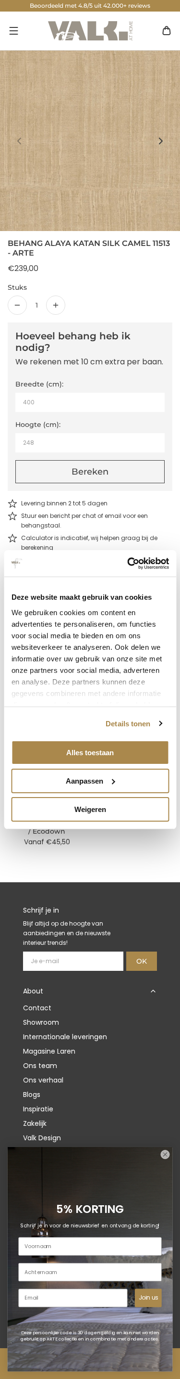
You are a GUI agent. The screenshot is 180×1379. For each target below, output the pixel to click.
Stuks (17, 287)
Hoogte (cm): (37, 424)
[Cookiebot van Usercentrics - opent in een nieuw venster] (128, 563)
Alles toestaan (90, 752)
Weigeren (90, 809)
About (33, 991)
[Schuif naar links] (19, 141)
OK (141, 961)
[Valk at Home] (90, 30)
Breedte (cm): (39, 384)
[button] (13, 30)
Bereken (90, 471)
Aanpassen (84, 781)
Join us (148, 1297)
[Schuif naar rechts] (160, 141)
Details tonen (128, 723)
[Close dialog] (164, 1154)
